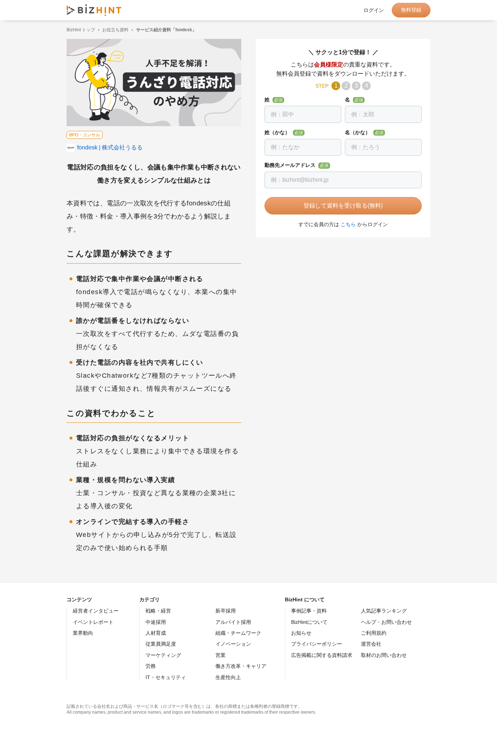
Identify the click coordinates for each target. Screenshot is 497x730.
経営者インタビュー (96, 611)
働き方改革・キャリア (240, 666)
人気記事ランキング (384, 611)
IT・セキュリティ (166, 677)
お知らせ (301, 633)
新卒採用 (225, 611)
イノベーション (233, 644)
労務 (151, 666)
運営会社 (371, 644)
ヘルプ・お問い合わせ (386, 622)
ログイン (373, 10)
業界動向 (83, 633)
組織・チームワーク (238, 633)
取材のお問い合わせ (384, 655)
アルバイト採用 (233, 622)
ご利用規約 (373, 633)
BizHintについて (309, 622)
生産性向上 (228, 677)
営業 (220, 655)
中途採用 (156, 622)
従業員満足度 (161, 644)
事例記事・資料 (309, 611)
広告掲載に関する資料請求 (321, 655)
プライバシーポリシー (316, 644)
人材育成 (156, 633)
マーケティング (163, 655)
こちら (348, 224)
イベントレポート (93, 622)
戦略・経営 (158, 611)
